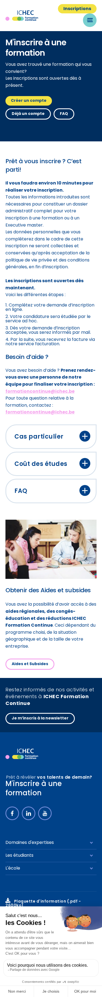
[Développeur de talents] (21, 754)
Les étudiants (19, 855)
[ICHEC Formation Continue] (23, 15)
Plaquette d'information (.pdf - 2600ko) (43, 904)
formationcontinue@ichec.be (40, 391)
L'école (12, 868)
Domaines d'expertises (29, 843)
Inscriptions (77, 9)
